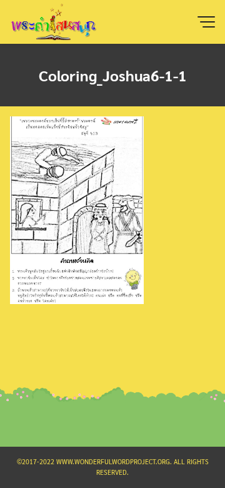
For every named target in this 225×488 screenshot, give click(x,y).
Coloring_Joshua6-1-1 (113, 75)
